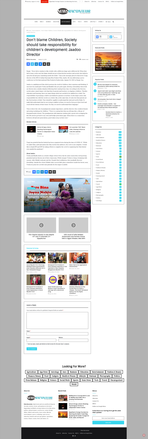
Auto (74, 21)
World (98, 173)
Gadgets (98, 192)
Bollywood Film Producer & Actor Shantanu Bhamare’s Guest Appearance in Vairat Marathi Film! (35, 289)
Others (100, 21)
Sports (86, 21)
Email (28, 337)
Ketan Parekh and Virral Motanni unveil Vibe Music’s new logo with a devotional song (56, 289)
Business (48, 21)
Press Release (100, 162)
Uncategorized (100, 176)
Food (97, 165)
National (98, 145)
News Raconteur (32, 59)
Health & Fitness (100, 140)
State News (99, 148)
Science (98, 151)
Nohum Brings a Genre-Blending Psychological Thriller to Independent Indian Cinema (78, 405)
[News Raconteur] (74, 11)
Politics (98, 198)
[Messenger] (40, 64)
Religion (98, 189)
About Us (87, 1)
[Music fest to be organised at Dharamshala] (78, 258)
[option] (57, 195)
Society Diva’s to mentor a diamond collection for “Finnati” (113, 113)
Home (36, 21)
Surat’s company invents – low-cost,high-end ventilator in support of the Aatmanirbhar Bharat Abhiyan (109, 105)
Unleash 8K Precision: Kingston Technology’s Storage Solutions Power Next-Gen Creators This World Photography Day (109, 65)
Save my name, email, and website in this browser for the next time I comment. (48, 344)
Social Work (99, 159)
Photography (99, 195)
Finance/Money (100, 170)
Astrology (99, 200)
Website (61, 337)
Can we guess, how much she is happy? (109, 99)
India (41, 21)
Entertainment (66, 21)
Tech (79, 21)
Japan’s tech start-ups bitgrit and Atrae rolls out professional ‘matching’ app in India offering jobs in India (109, 92)
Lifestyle (92, 21)
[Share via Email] (44, 64)
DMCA (107, 1)
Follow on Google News (117, 1)
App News (99, 187)
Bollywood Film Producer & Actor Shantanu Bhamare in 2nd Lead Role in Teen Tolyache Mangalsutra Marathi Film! (57, 267)
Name (28, 331)
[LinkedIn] (36, 64)
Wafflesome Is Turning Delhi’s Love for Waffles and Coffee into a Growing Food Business (79, 397)
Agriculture (99, 181)
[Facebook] (28, 64)
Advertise (93, 1)
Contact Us (101, 1)
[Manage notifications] (144, 435)
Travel (98, 184)
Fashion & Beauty (101, 167)
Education (56, 21)
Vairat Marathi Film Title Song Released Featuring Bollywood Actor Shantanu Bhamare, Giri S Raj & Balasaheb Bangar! (36, 267)
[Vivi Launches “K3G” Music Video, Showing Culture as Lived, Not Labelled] (63, 129)
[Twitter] (32, 64)
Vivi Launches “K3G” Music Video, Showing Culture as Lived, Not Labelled (77, 129)
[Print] (48, 64)
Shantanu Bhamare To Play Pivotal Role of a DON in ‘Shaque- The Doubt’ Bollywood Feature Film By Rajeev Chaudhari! (78, 290)
